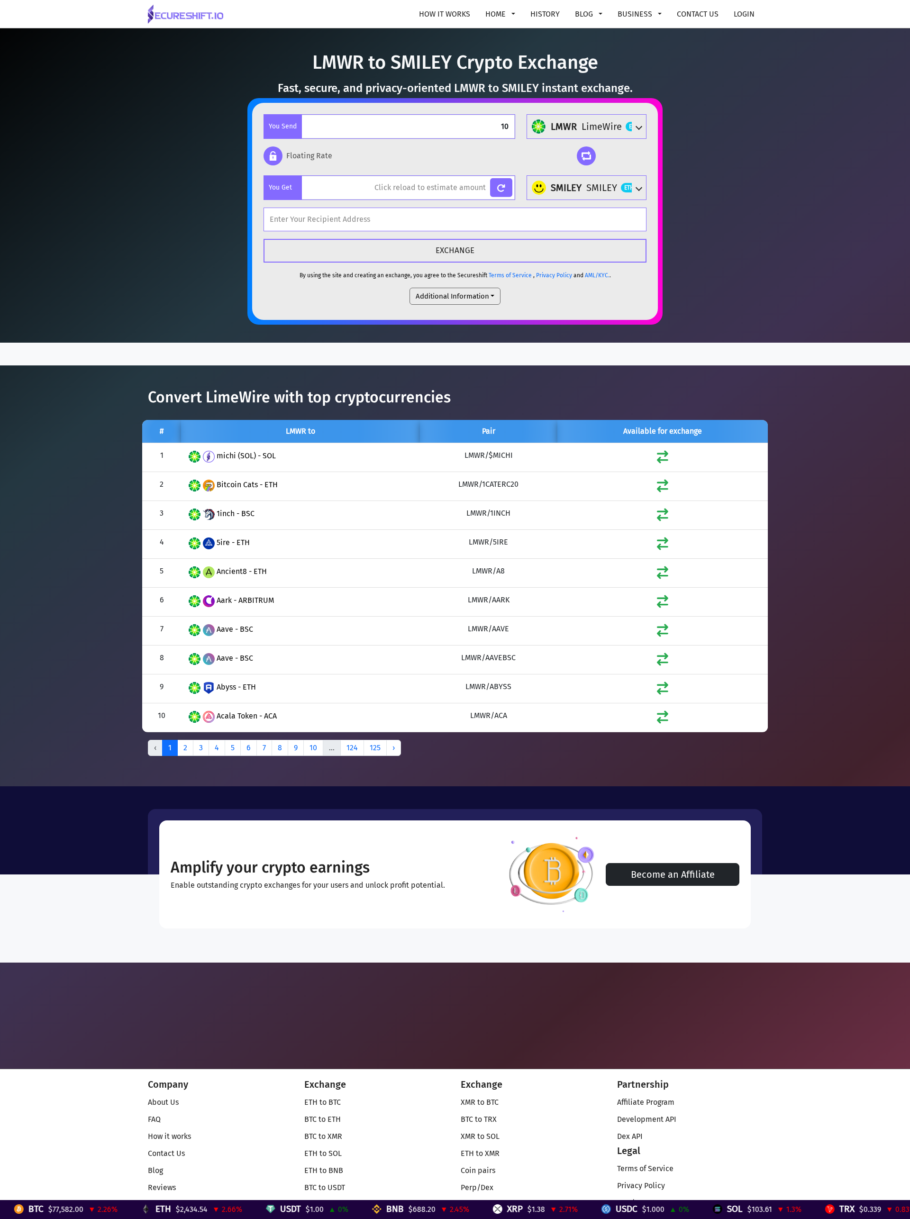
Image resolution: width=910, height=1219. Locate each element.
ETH (103, 1208)
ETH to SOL (323, 1153)
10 (313, 747)
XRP (455, 1208)
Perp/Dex (477, 1187)
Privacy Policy (554, 275)
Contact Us (698, 13)
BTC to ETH (322, 1119)
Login (744, 13)
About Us (163, 1102)
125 (375, 747)
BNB (335, 1208)
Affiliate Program (645, 1102)
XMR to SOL (480, 1136)
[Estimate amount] (501, 188)
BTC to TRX (479, 1119)
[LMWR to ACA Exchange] (662, 719)
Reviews (162, 1187)
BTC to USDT (324, 1187)
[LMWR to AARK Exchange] (662, 603)
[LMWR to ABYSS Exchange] (662, 690)
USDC (566, 1208)
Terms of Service (510, 275)
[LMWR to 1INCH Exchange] (662, 516)
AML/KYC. (597, 275)
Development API (646, 1119)
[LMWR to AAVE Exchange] (662, 632)
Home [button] (496, 13)
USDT (230, 1208)
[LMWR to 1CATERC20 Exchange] (662, 487)
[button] (298, 155)
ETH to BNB (323, 1170)
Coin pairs (478, 1170)
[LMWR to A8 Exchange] (662, 574)
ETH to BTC (322, 1102)
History (545, 13)
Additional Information (452, 296)
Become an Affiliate (673, 874)
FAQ (154, 1119)
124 (352, 747)
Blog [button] (585, 13)
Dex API (630, 1136)
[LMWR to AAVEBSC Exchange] (662, 661)
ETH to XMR (480, 1153)
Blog (155, 1170)
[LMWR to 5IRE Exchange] (662, 545)
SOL (674, 1208)
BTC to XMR (323, 1136)
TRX (786, 1208)
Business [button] (636, 13)
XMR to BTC (480, 1102)
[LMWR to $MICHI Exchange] (662, 459)
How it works (444, 13)
